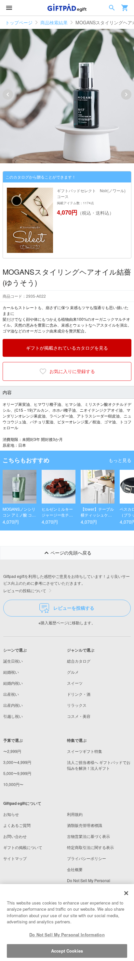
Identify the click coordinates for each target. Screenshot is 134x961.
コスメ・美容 (78, 716)
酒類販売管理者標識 (84, 825)
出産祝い (11, 694)
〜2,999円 (12, 751)
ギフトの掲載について (22, 847)
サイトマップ (15, 858)
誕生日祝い (13, 661)
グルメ (73, 672)
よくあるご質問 (17, 825)
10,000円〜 (13, 784)
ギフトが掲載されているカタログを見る (67, 347)
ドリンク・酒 (78, 694)
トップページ (19, 22)
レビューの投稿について (24, 590)
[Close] (126, 893)
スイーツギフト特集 (84, 751)
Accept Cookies (67, 951)
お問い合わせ (15, 836)
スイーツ (75, 683)
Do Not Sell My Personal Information (67, 934)
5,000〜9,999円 (17, 773)
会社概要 (75, 869)
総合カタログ (78, 661)
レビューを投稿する (73, 608)
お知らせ (11, 814)
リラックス (77, 705)
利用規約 (75, 814)
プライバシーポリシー (86, 858)
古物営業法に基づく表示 (88, 836)
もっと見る (120, 460)
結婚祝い (11, 672)
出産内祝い (13, 705)
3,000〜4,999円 (17, 762)
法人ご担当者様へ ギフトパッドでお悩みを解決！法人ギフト (98, 765)
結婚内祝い (13, 683)
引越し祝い (13, 716)
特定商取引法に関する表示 (90, 847)
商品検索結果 (54, 22)
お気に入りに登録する (72, 371)
